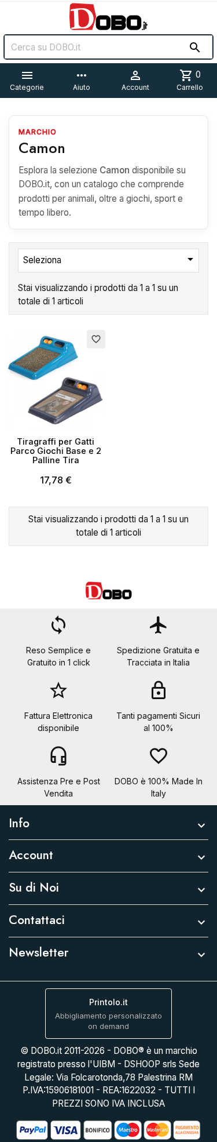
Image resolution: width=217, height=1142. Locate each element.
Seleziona (110, 259)
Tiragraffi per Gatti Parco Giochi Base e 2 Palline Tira (55, 451)
